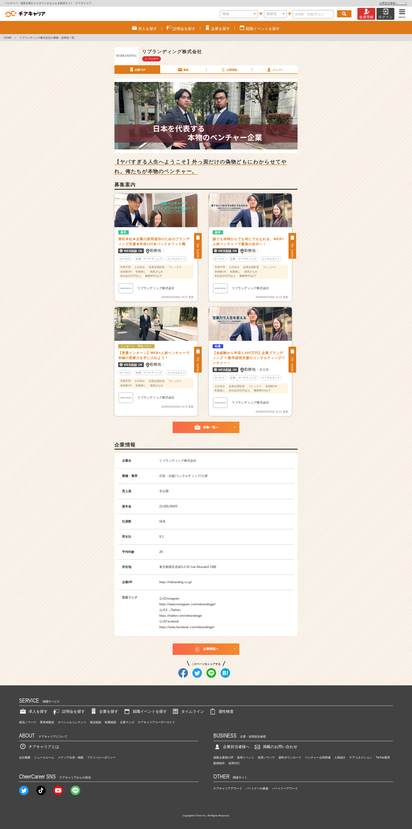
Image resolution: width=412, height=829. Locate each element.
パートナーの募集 (257, 788)
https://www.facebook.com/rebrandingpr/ (187, 627)
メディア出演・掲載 (70, 757)
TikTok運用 (383, 757)
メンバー (277, 69)
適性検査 (226, 711)
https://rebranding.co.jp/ (175, 582)
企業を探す (108, 711)
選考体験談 (47, 722)
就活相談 (95, 722)
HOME (8, 37)
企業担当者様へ (393, 3)
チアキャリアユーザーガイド (156, 722)
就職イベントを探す (150, 711)
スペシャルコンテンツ (72, 722)
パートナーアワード (285, 788)
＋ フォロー (152, 58)
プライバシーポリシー (101, 757)
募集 (186, 69)
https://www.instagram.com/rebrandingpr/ (187, 604)
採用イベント (245, 757)
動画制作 (219, 763)
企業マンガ (127, 722)
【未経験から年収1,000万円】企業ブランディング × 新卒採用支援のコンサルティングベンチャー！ (249, 358)
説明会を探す (73, 711)
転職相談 (110, 722)
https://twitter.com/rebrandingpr (180, 615)
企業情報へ (211, 649)
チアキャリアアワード (227, 788)
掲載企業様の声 (223, 757)
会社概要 (25, 757)
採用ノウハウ (266, 757)
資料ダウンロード (289, 757)
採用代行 (234, 763)
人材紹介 (340, 757)
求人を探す (38, 711)
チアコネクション (360, 757)
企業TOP (140, 69)
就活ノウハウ (27, 722)
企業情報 (232, 69)
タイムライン (192, 711)
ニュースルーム (44, 757)
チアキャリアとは (44, 747)
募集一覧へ (211, 427)
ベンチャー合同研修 (318, 757)
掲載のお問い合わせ (280, 747)
